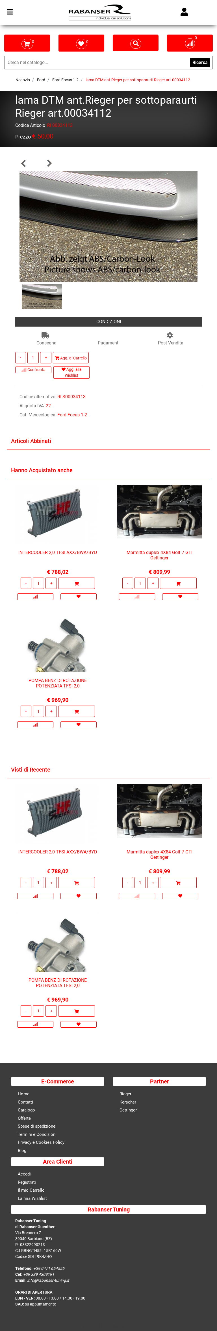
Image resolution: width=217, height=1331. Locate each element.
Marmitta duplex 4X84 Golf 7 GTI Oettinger (159, 555)
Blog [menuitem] (22, 1150)
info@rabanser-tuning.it (48, 1280)
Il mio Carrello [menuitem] (31, 1190)
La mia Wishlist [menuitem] (32, 1198)
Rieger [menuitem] (125, 1093)
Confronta (36, 369)
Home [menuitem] (23, 1093)
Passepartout (120, 1326)
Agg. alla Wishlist (73, 372)
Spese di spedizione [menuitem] (36, 1126)
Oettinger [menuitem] (128, 1110)
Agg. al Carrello (73, 358)
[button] (108, 226)
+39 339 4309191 (38, 1274)
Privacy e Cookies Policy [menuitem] (41, 1142)
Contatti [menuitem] (25, 1102)
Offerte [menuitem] (24, 1118)
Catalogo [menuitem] (26, 1110)
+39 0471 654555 (48, 1268)
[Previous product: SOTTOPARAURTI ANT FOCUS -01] (23, 163)
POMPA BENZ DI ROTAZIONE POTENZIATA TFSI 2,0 (58, 683)
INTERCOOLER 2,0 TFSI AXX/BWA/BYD (57, 552)
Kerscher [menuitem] (128, 1102)
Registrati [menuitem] (27, 1182)
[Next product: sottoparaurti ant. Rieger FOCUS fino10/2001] (49, 163)
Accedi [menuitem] (24, 1174)
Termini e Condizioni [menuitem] (37, 1134)
